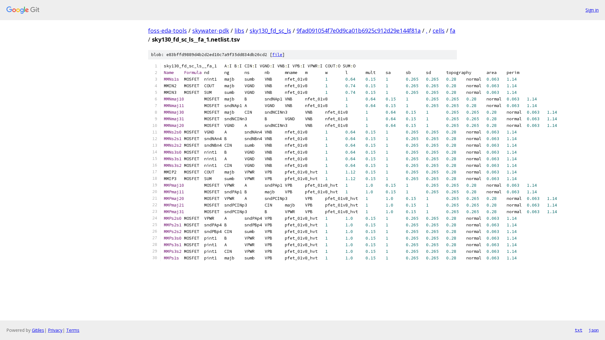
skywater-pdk (210, 30)
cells (439, 30)
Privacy (55, 330)
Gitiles (38, 330)
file (277, 54)
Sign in (592, 10)
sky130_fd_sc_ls (270, 30)
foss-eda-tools (167, 30)
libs (239, 30)
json (594, 330)
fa (452, 30)
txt (578, 330)
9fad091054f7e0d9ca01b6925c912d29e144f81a (359, 30)
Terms (72, 330)
